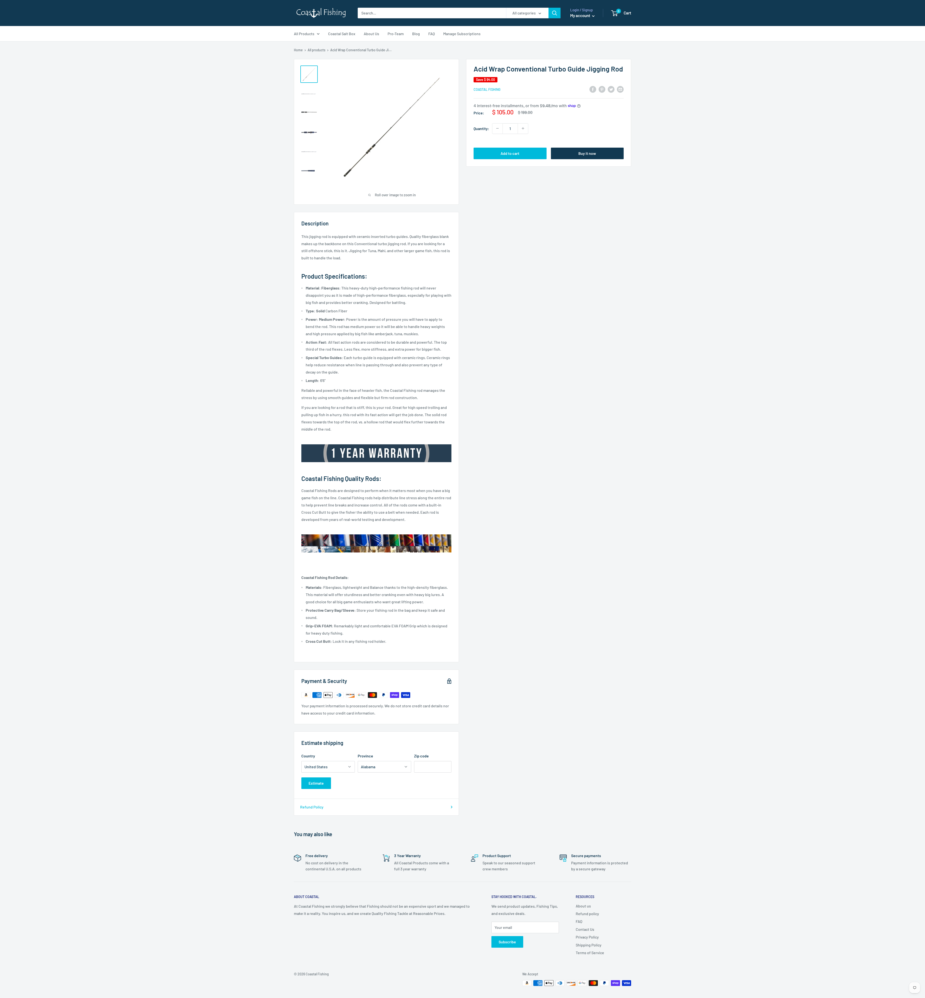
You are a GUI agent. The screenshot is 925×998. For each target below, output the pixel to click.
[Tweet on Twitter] (611, 89)
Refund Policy (312, 807)
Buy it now (587, 153)
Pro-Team (396, 33)
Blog (416, 33)
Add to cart (510, 153)
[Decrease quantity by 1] (497, 128)
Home (298, 50)
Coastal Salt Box (341, 33)
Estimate (316, 783)
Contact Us (585, 929)
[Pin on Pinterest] (602, 89)
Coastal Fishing (487, 89)
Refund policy (587, 913)
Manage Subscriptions (462, 33)
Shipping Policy (588, 945)
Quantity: (481, 128)
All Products (304, 33)
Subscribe (507, 941)
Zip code (421, 756)
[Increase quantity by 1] (523, 128)
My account (580, 15)
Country (308, 756)
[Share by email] (620, 89)
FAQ (431, 33)
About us (583, 906)
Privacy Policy (587, 937)
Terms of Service (590, 952)
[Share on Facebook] (592, 89)
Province (365, 756)
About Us (371, 33)
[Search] (554, 13)
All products (316, 50)
